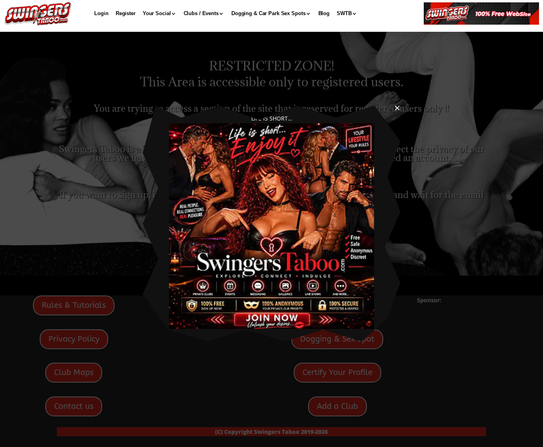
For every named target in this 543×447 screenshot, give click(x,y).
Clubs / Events (201, 13)
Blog (324, 13)
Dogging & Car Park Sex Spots (268, 13)
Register (126, 13)
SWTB (344, 13)
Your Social (157, 13)
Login (101, 13)
